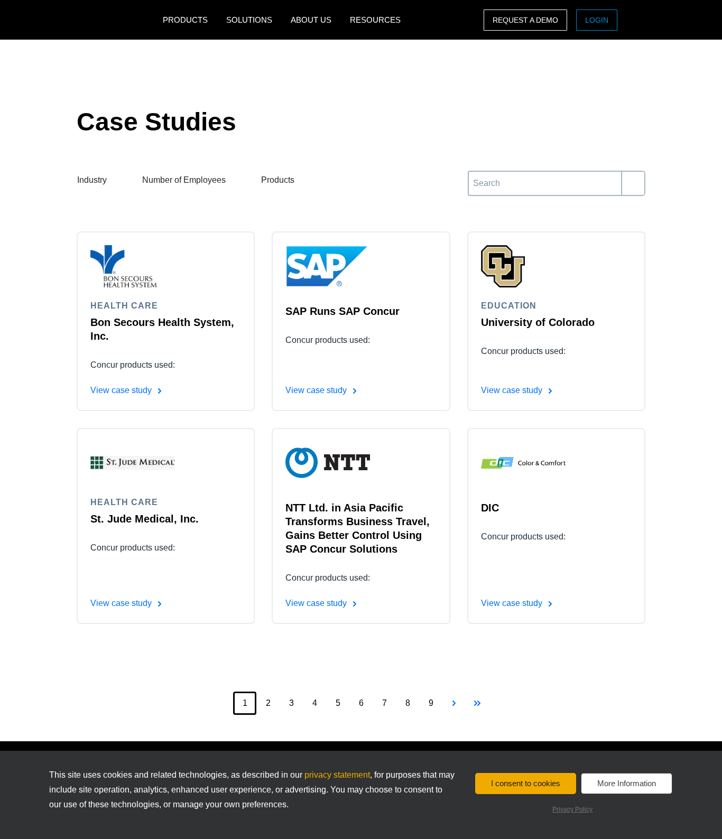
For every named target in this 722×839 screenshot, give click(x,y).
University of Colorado (538, 322)
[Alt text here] (132, 266)
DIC (490, 508)
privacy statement (337, 774)
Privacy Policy (572, 809)
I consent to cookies (525, 783)
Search (481, 176)
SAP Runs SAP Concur (342, 311)
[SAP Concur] (109, 20)
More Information (626, 783)
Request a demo (525, 20)
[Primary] (632, 183)
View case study (122, 390)
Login (596, 20)
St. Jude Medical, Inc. (144, 519)
